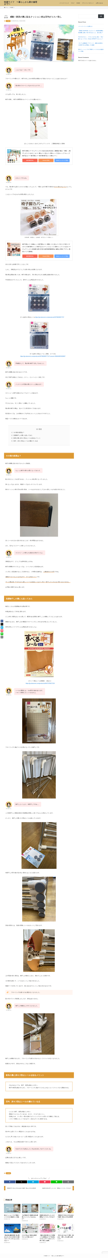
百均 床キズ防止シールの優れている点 (26, 441)
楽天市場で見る (29, 160)
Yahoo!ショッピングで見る (62, 160)
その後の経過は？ (19, 432)
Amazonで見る (46, 160)
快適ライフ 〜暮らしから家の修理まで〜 (20, 3)
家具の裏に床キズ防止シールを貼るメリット (27, 438)
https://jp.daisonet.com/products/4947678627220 (40, 683)
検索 (101, 16)
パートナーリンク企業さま (85, 26)
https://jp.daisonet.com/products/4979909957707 (49, 317)
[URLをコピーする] (68, 1181)
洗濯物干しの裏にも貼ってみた (23, 435)
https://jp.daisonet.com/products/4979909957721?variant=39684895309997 (42, 356)
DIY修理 (8, 20)
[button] (9, 1181)
